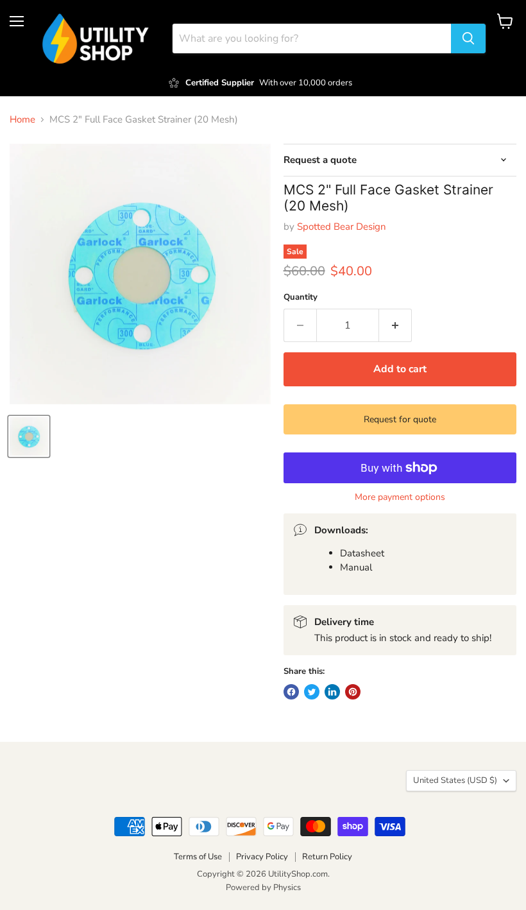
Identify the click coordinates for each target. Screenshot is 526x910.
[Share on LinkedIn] (332, 692)
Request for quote (400, 419)
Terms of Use (198, 857)
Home (22, 119)
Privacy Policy (262, 857)
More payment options (400, 497)
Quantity (301, 297)
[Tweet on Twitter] (311, 692)
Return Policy (327, 857)
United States (455, 780)
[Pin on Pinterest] (353, 692)
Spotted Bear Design (341, 226)
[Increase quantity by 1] (395, 325)
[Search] (468, 38)
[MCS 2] (28, 436)
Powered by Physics (263, 887)
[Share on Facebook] (291, 692)
